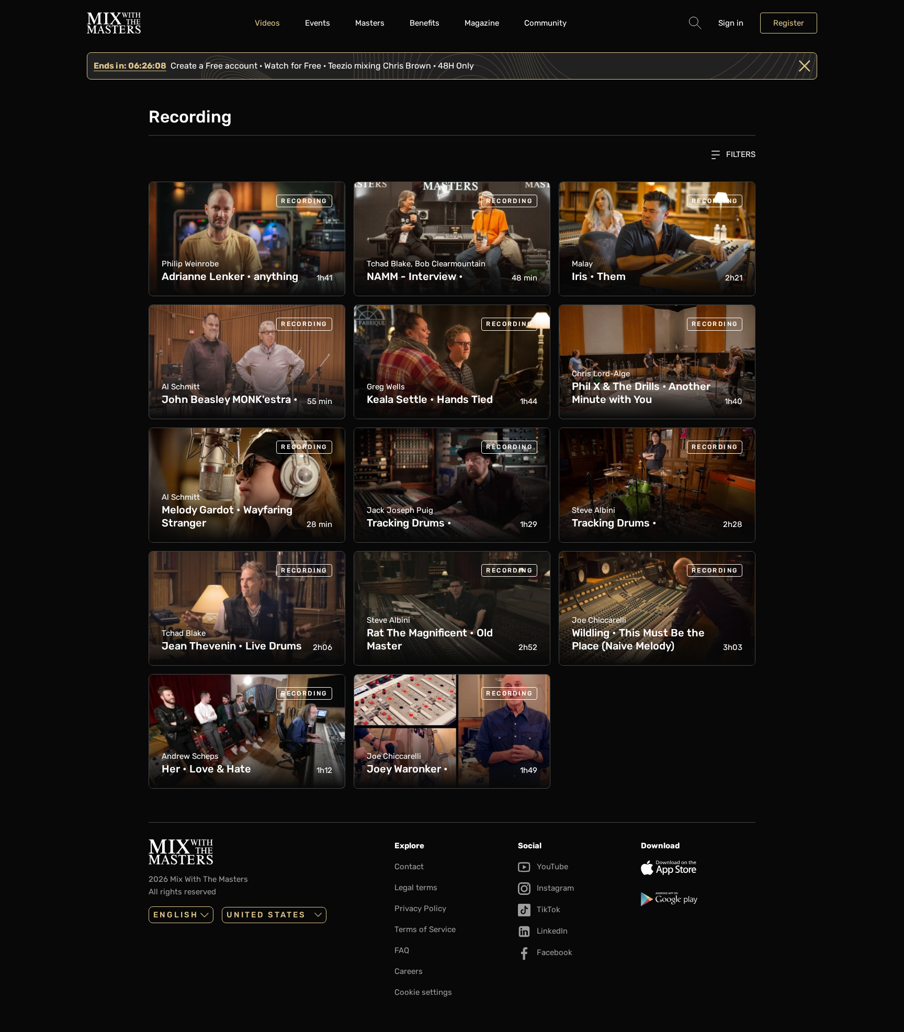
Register (788, 23)
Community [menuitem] (545, 23)
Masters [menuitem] (370, 23)
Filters (739, 154)
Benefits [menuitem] (424, 23)
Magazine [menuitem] (482, 23)
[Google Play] (698, 899)
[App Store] (698, 867)
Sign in (730, 23)
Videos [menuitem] (267, 23)
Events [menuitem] (317, 23)
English (175, 914)
